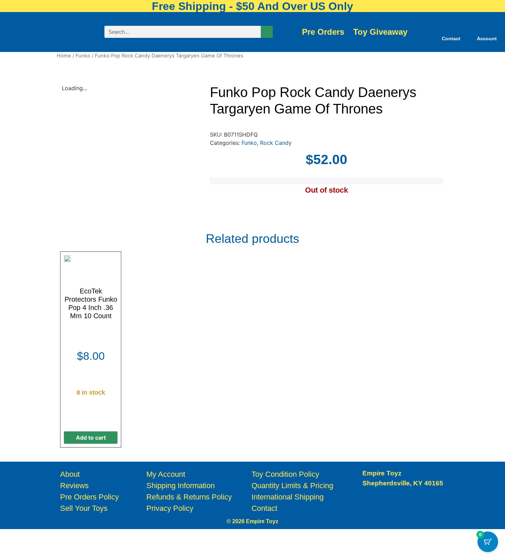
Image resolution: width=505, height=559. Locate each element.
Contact (451, 38)
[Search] (267, 32)
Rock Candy (276, 142)
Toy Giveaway (380, 32)
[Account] (487, 28)
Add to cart (91, 437)
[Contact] (451, 28)
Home (64, 56)
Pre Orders (323, 32)
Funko (83, 56)
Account (487, 38)
